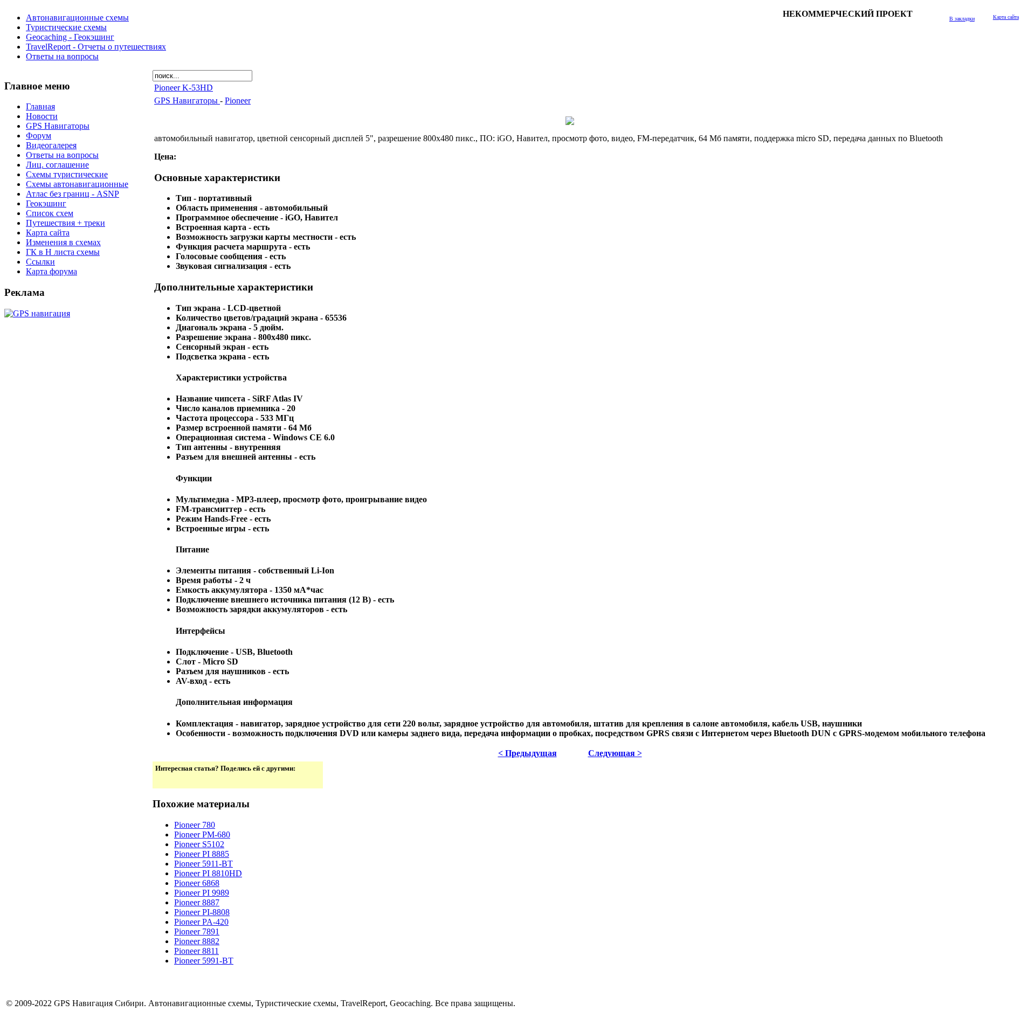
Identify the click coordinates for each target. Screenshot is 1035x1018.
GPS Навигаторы (187, 100)
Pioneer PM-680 (202, 834)
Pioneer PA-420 (201, 921)
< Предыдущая (527, 753)
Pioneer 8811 (196, 950)
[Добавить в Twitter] (164, 779)
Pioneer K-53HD (183, 87)
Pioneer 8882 (196, 941)
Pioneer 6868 (196, 883)
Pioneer (238, 100)
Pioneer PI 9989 (201, 892)
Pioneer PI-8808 (202, 912)
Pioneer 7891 (196, 931)
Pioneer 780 (194, 824)
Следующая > (615, 753)
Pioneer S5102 (199, 844)
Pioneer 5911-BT (203, 863)
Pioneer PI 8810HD (208, 873)
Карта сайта (1006, 17)
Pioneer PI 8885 (201, 853)
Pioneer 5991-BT (203, 960)
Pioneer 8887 (196, 902)
